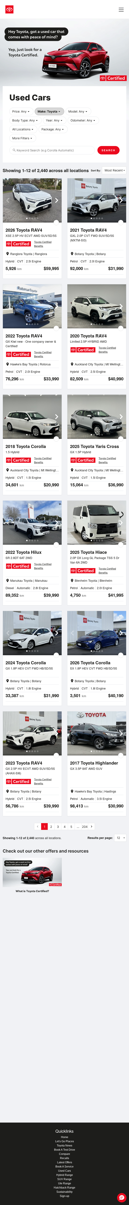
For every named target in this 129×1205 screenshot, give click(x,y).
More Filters (22, 138)
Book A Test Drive (64, 1149)
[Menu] (121, 9)
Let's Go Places (64, 1141)
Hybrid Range (64, 1175)
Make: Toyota (49, 112)
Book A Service (64, 1166)
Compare (64, 1154)
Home (64, 1137)
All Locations (23, 129)
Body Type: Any (25, 120)
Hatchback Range (64, 1187)
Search (108, 150)
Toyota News (64, 1145)
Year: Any (54, 120)
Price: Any (21, 112)
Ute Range (64, 1183)
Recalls (64, 1158)
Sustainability (64, 1191)
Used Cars (64, 1170)
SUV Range (64, 1179)
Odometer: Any (83, 120)
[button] (121, 1197)
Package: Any (53, 129)
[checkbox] (56, 222)
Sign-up (64, 1196)
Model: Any (78, 112)
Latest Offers (64, 1162)
